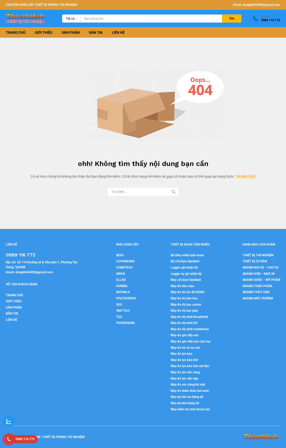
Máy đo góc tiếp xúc (185, 335)
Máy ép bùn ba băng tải (187, 397)
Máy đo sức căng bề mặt (188, 384)
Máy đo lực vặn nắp (184, 378)
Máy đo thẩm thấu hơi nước (190, 391)
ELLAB (120, 280)
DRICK (120, 274)
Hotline (265, 16)
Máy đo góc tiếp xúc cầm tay (191, 341)
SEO (119, 304)
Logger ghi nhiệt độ (184, 267)
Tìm (231, 18)
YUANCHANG (125, 323)
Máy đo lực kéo (181, 354)
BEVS (120, 255)
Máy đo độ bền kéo (184, 298)
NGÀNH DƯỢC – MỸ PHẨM (261, 280)
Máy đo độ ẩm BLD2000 (187, 292)
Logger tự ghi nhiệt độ (186, 274)
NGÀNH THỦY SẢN (256, 292)
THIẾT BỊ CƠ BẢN (255, 261)
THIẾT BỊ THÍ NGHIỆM (258, 255)
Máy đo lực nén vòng (185, 372)
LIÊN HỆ (118, 32)
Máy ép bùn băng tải (185, 403)
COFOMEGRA (125, 261)
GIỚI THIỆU (43, 32)
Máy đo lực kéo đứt (184, 360)
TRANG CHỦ (15, 32)
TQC (119, 317)
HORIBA (121, 286)
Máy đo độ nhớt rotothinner (190, 329)
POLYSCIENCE (126, 298)
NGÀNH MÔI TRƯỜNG (258, 298)
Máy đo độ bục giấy (184, 310)
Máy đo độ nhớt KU (184, 323)
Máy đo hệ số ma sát (185, 348)
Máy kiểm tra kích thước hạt (190, 409)
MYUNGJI (123, 292)
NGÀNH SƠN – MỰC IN (259, 274)
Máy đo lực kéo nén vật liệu (190, 366)
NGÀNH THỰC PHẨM (257, 286)
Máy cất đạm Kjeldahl (186, 280)
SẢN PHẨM (71, 32)
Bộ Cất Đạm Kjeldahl (185, 261)
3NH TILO (123, 310)
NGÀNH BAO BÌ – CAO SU (261, 267)
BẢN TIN (96, 32)
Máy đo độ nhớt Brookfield (189, 317)
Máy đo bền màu (182, 286)
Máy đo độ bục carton (186, 304)
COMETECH (124, 267)
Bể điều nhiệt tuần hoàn (187, 255)
